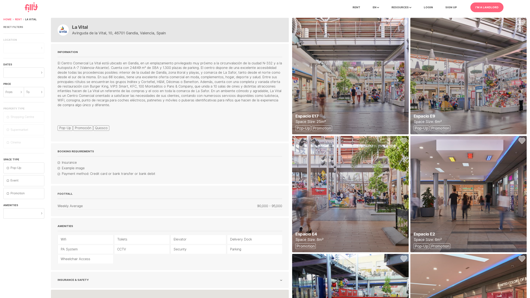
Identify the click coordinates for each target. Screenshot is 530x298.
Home (7, 19)
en (375, 7)
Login (428, 7)
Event (14, 180)
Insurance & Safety (73, 279)
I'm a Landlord (487, 7)
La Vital (31, 19)
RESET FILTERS (13, 27)
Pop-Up (16, 167)
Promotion (18, 193)
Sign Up (451, 7)
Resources (400, 7)
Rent (356, 7)
